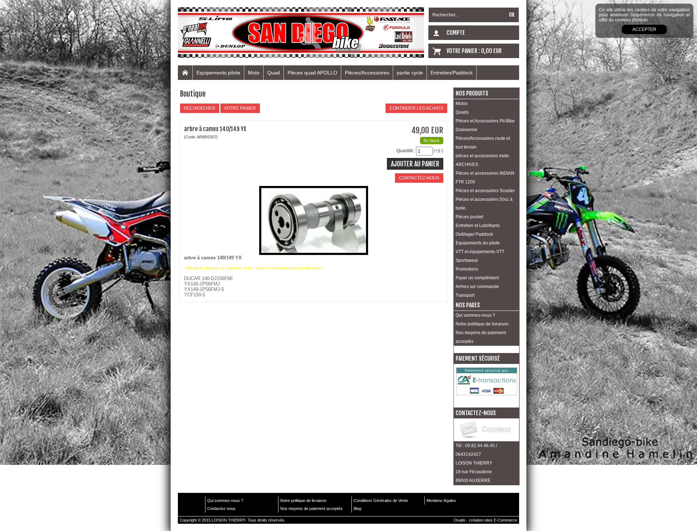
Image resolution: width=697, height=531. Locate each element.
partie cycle (410, 73)
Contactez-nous (221, 508)
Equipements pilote (218, 73)
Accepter (644, 29)
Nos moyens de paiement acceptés (481, 337)
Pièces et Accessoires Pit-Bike (485, 120)
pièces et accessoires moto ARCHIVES (482, 160)
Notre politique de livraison (482, 324)
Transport (465, 295)
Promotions (467, 269)
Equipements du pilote (478, 243)
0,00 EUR (491, 50)
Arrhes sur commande (477, 286)
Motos (462, 103)
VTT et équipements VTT (480, 251)
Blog (357, 508)
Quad (273, 73)
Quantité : (405, 150)
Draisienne (466, 129)
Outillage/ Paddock (474, 234)
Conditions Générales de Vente (381, 500)
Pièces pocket (469, 216)
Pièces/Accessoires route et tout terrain (483, 143)
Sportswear (467, 260)
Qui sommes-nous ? (475, 315)
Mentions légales (441, 500)
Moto (254, 73)
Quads (462, 112)
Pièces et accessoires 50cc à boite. (484, 204)
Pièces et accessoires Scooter (485, 190)
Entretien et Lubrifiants (478, 225)
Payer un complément (477, 277)
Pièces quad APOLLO (312, 73)
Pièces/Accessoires (367, 73)
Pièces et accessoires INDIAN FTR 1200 (485, 178)
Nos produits (472, 93)
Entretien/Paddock (452, 73)
